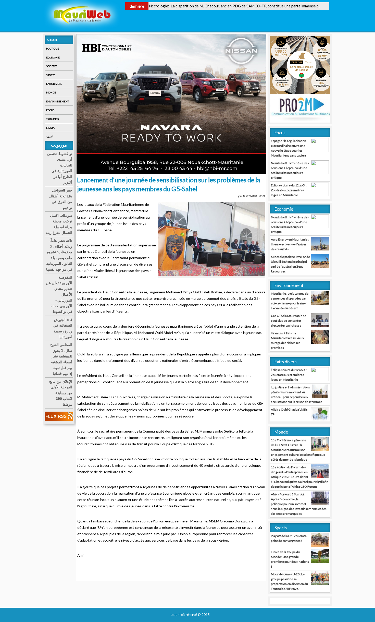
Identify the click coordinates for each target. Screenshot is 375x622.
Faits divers (54, 83)
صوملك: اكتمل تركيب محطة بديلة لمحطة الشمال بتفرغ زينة (59, 224)
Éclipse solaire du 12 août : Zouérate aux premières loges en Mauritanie (289, 190)
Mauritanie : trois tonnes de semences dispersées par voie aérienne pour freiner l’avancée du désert (289, 301)
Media (50, 127)
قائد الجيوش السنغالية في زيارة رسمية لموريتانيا (62, 328)
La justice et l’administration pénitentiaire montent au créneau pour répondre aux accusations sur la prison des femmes (296, 394)
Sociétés (51, 66)
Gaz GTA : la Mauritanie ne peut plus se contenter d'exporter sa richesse (288, 320)
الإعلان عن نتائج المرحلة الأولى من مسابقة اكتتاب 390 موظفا (60, 392)
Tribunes (52, 119)
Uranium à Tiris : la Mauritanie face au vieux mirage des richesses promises (287, 340)
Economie (53, 57)
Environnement (57, 101)
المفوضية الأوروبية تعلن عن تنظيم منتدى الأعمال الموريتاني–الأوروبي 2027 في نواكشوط (59, 294)
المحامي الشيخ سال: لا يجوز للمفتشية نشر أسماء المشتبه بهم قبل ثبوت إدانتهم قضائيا (61, 359)
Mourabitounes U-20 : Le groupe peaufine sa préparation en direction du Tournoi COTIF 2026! (289, 581)
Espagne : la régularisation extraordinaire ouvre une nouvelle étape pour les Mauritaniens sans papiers (289, 148)
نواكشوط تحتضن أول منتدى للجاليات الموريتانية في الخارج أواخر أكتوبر (59, 168)
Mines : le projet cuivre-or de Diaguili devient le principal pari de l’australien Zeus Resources (290, 264)
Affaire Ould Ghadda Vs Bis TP (289, 412)
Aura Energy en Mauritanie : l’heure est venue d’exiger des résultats (290, 244)
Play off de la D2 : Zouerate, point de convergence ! (289, 538)
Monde (51, 92)
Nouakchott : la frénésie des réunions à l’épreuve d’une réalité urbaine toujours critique (290, 170)
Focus (50, 110)
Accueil (52, 39)
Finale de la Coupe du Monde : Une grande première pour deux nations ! (290, 559)
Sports (50, 75)
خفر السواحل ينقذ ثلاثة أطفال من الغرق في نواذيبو (60, 198)
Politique (52, 48)
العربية (49, 136)
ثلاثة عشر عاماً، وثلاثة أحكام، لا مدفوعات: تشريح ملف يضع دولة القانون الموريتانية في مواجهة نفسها (59, 255)
